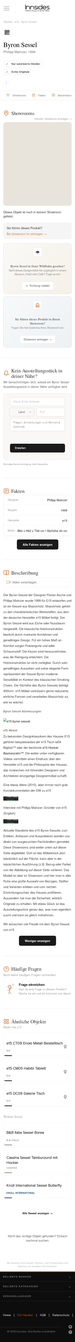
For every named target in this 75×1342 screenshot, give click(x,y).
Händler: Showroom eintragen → (53, 118)
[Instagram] (70, 1326)
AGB (43, 1315)
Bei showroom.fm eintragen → (27, 234)
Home (7, 1315)
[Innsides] (37, 8)
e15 (17, 21)
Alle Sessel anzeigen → (37, 1213)
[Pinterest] (70, 1332)
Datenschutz (60, 1315)
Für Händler (25, 1315)
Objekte (7, 21)
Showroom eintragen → (38, 339)
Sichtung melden (40, 286)
